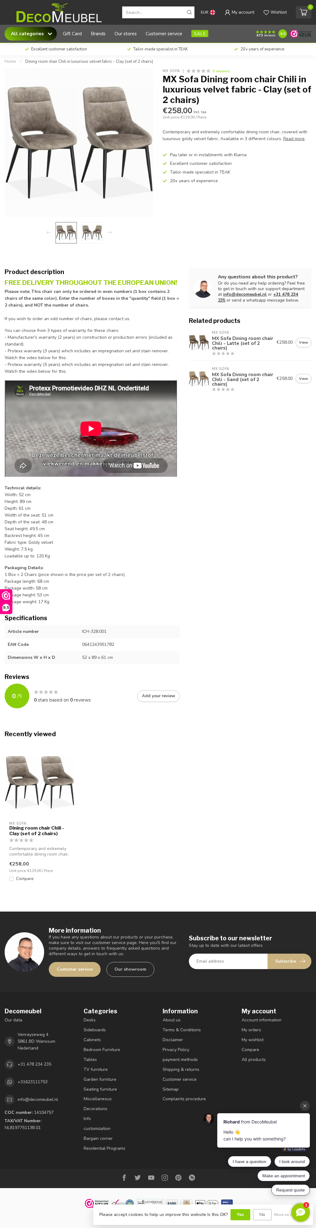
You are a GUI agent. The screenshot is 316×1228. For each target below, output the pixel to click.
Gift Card (72, 33)
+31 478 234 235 (34, 1064)
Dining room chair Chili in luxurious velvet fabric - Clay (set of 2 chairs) (89, 61)
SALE (200, 33)
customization (97, 1128)
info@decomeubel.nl (245, 294)
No (262, 1214)
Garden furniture (100, 1079)
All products (254, 1060)
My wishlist (253, 1040)
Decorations (95, 1109)
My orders (251, 1030)
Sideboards (95, 1030)
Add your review (158, 696)
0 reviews (221, 71)
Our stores (125, 33)
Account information (261, 1020)
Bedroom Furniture (102, 1050)
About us (172, 1020)
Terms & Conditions (182, 1030)
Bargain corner (98, 1138)
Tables (90, 1060)
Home (10, 61)
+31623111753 (33, 1082)
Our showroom (130, 969)
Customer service (164, 33)
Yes (240, 1214)
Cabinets (92, 1040)
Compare (25, 878)
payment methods (180, 1060)
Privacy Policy (176, 1050)
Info (87, 1119)
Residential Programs (104, 1148)
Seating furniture (100, 1089)
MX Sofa (171, 71)
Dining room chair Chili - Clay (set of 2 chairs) (36, 830)
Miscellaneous (98, 1099)
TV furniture (96, 1069)
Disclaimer (173, 1040)
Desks (90, 1020)
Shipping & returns (181, 1069)
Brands (98, 33)
